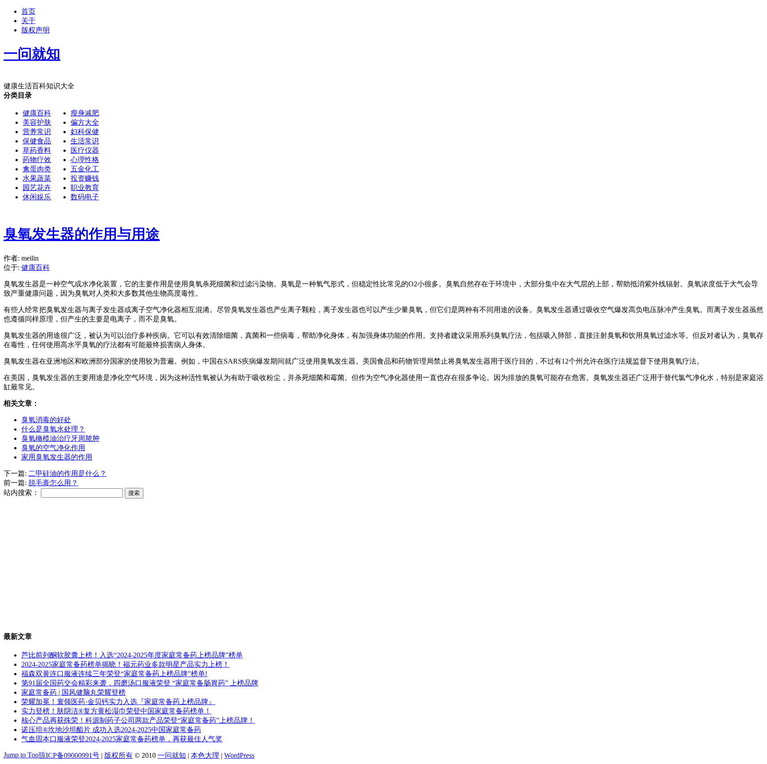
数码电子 (85, 197)
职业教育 (85, 187)
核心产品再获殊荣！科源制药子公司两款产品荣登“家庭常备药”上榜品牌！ (138, 720)
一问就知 (172, 755)
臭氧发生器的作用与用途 (82, 234)
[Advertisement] (366, 153)
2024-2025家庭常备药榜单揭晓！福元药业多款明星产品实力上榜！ (125, 664)
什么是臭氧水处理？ (53, 429)
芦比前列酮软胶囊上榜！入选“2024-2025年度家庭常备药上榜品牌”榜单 (132, 655)
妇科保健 (85, 131)
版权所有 (118, 755)
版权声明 (35, 30)
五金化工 (85, 169)
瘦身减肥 (85, 113)
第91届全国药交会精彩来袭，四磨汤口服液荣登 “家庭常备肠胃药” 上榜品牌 (139, 683)
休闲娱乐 (37, 197)
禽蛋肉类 (37, 169)
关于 (28, 20)
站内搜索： (21, 492)
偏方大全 (85, 122)
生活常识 (85, 141)
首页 (28, 11)
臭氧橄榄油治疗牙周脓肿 (60, 438)
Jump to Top (21, 755)
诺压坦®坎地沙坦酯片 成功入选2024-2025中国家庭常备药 (111, 729)
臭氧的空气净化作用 (53, 447)
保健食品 (37, 141)
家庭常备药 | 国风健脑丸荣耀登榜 (73, 692)
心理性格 (85, 159)
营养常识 (37, 131)
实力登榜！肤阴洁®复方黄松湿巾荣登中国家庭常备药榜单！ (116, 711)
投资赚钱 (85, 178)
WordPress (239, 755)
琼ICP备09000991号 (69, 755)
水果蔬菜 (37, 178)
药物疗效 (37, 159)
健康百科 (37, 113)
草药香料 (37, 150)
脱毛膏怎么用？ (53, 483)
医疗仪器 (85, 150)
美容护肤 (37, 122)
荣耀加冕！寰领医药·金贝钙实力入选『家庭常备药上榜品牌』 (118, 701)
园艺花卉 (37, 187)
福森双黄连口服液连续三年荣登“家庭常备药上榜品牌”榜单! (114, 673)
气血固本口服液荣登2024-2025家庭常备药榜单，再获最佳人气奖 (121, 739)
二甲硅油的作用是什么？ (67, 473)
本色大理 (205, 755)
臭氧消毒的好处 (46, 420)
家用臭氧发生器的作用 (56, 457)
